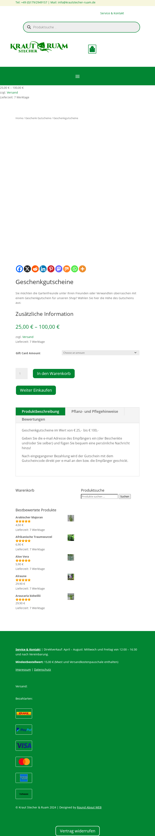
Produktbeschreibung (40, 411)
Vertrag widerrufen (77, 831)
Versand (12, 92)
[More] (82, 268)
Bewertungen (33, 419)
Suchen (124, 496)
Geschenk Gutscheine (38, 118)
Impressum (23, 669)
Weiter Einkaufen (36, 390)
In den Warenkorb (54, 373)
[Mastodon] (58, 268)
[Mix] (66, 268)
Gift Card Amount (28, 353)
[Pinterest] (50, 268)
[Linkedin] (43, 268)
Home (19, 118)
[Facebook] (19, 268)
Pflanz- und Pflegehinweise (94, 411)
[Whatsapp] (74, 268)
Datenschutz (42, 669)
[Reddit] (35, 268)
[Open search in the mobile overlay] (81, 27)
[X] (27, 268)
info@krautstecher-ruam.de (76, 2)
